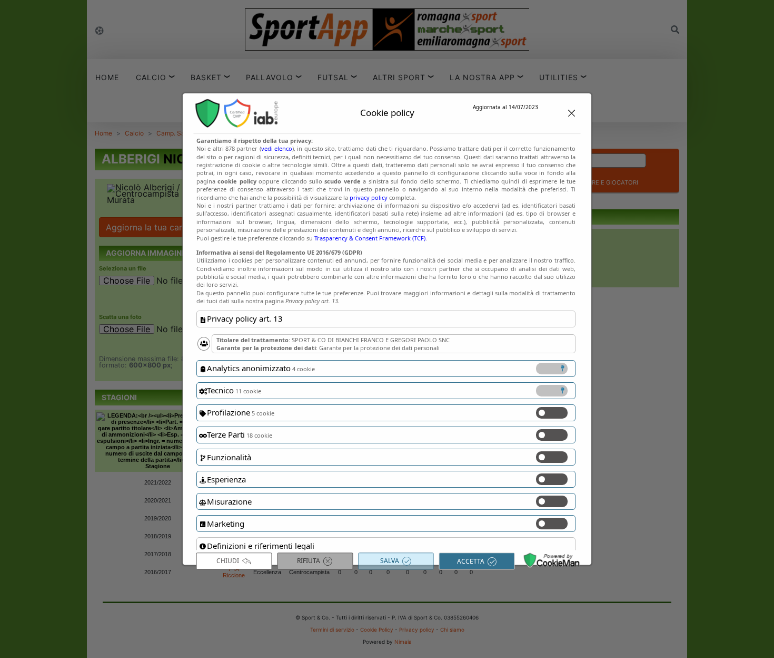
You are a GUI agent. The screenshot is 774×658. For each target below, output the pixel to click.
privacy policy (369, 197)
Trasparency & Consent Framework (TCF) (369, 238)
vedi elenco (276, 148)
